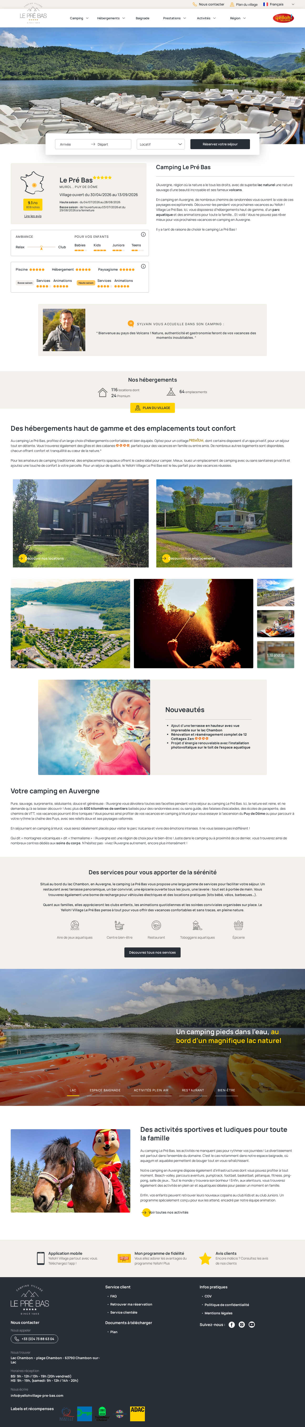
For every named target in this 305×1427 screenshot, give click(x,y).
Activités (203, 18)
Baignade (142, 18)
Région (235, 18)
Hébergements (108, 18)
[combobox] (161, 144)
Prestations (172, 18)
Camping (76, 18)
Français (277, 4)
